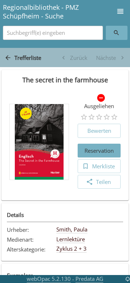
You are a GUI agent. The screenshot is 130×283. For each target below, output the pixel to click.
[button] (120, 11)
